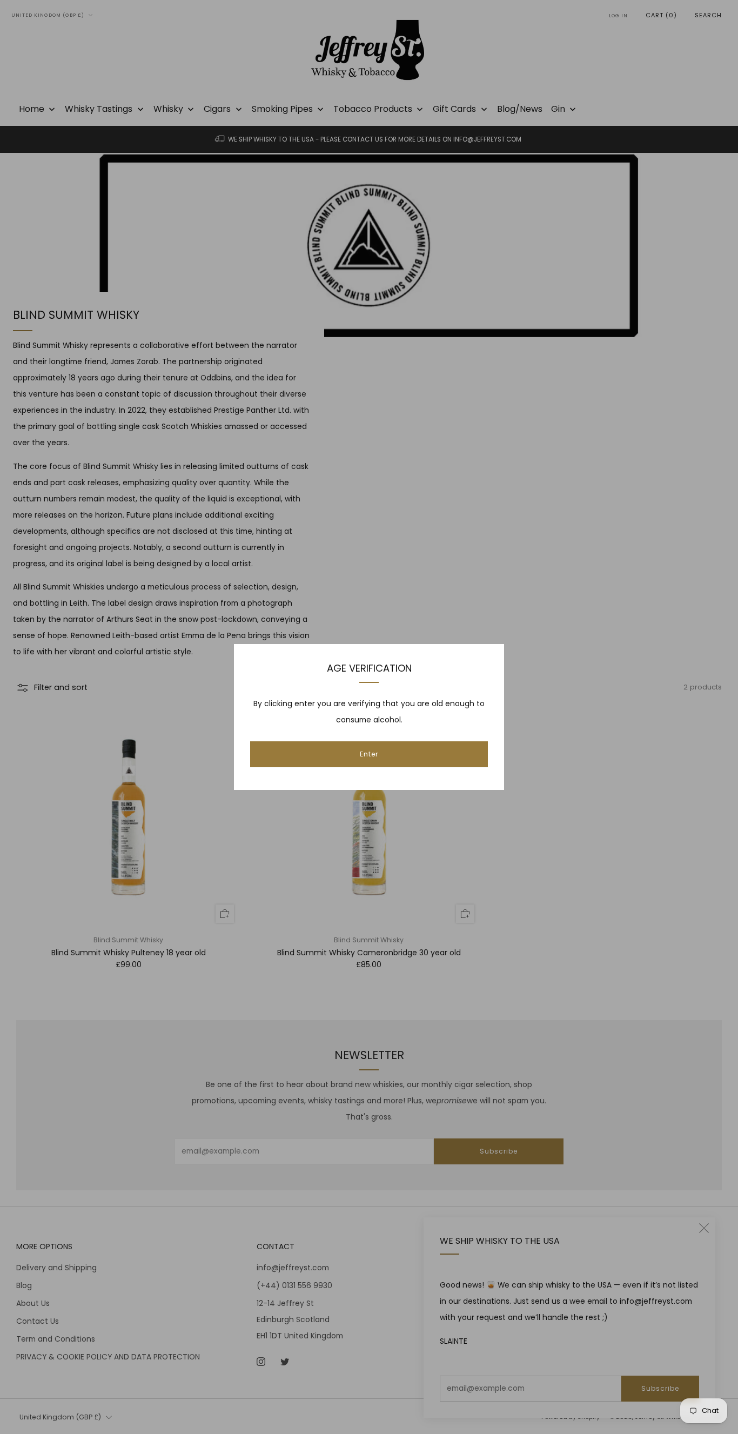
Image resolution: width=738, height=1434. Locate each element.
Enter (369, 754)
